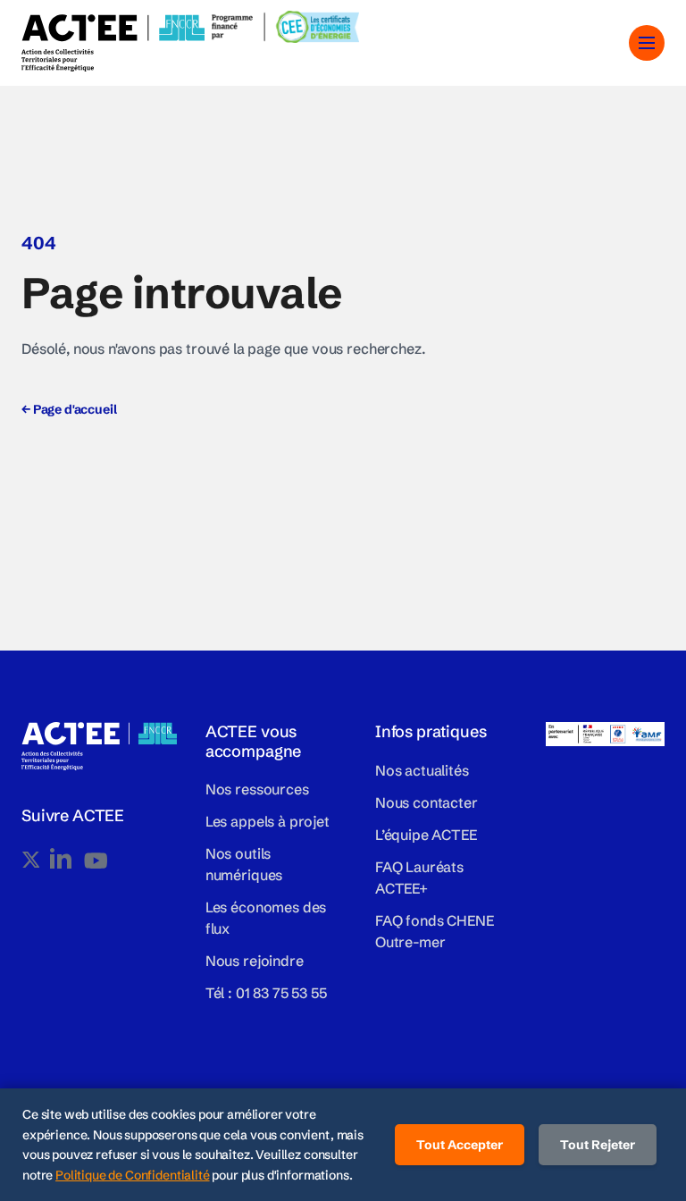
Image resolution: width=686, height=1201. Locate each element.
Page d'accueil (68, 409)
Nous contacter (426, 802)
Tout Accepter (459, 1145)
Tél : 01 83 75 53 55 (266, 993)
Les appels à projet (267, 821)
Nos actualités (422, 770)
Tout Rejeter (597, 1145)
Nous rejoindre (254, 961)
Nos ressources (257, 789)
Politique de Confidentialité (132, 1175)
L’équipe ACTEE (426, 835)
